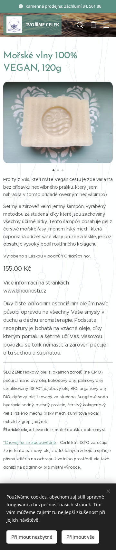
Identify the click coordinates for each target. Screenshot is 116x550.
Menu (106, 24)
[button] (80, 25)
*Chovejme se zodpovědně (29, 442)
